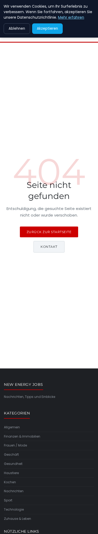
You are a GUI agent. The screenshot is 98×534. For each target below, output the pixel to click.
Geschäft (11, 454)
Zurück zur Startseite (49, 232)
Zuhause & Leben (17, 518)
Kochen (10, 482)
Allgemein (12, 427)
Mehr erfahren (71, 17)
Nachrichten (14, 491)
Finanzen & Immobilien (22, 436)
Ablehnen (17, 28)
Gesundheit (13, 463)
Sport (8, 500)
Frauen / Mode (15, 445)
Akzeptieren (47, 28)
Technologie (14, 509)
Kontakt (49, 247)
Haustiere (11, 473)
